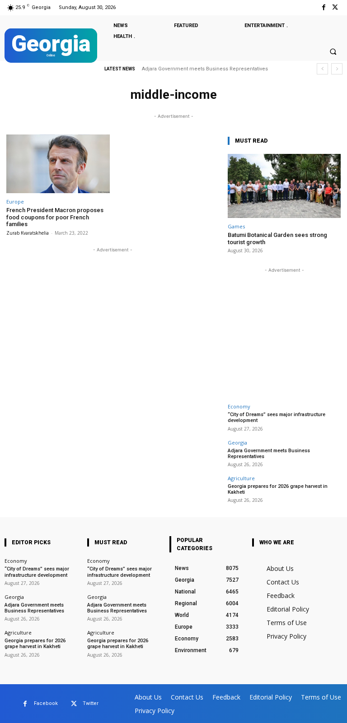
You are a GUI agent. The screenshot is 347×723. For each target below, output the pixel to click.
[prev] (322, 68)
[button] (333, 51)
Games (236, 226)
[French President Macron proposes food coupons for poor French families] (58, 164)
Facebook (46, 703)
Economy (239, 406)
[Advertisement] (284, 331)
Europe (15, 201)
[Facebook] (323, 7)
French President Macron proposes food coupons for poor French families (54, 217)
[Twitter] (335, 7)
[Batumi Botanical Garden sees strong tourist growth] (284, 186)
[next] (336, 68)
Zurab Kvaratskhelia (27, 233)
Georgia (237, 442)
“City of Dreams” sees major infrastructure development (37, 572)
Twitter (90, 703)
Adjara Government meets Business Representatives (269, 453)
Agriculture (241, 478)
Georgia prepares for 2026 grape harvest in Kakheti (210, 69)
